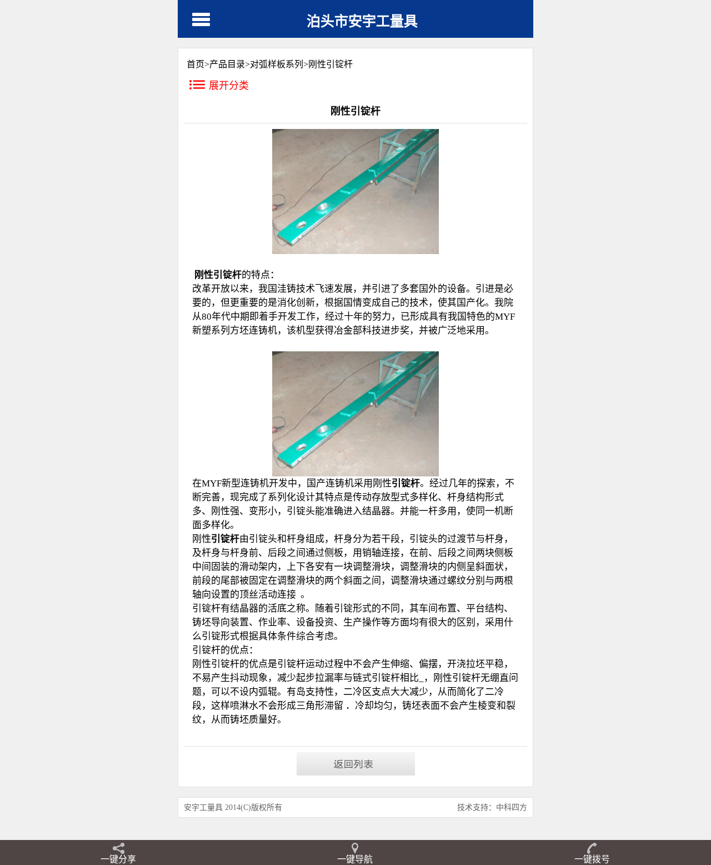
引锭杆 (466, 678)
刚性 (442, 678)
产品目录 (227, 64)
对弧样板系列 (276, 64)
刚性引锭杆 (330, 64)
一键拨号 (592, 859)
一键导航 (355, 859)
